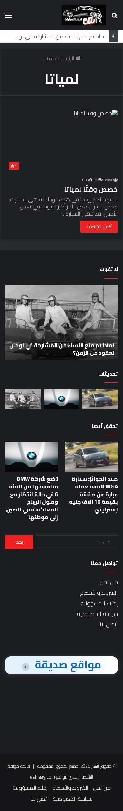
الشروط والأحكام (99, 592)
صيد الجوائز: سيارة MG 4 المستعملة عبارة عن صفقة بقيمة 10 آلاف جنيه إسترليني (93, 494)
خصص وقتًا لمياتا (91, 189)
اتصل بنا (109, 624)
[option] (61, 322)
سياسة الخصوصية (97, 613)
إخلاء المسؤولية (99, 603)
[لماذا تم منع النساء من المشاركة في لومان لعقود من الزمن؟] (23, 399)
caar (108, 180)
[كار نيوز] (84, 15)
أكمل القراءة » (98, 226)
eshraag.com (42, 777)
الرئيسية (67, 58)
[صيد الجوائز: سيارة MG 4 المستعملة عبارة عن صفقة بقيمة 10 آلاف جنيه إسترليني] (100, 399)
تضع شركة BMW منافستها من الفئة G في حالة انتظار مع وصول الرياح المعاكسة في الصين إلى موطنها (32, 498)
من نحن (109, 582)
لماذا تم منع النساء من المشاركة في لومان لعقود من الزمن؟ (61, 349)
